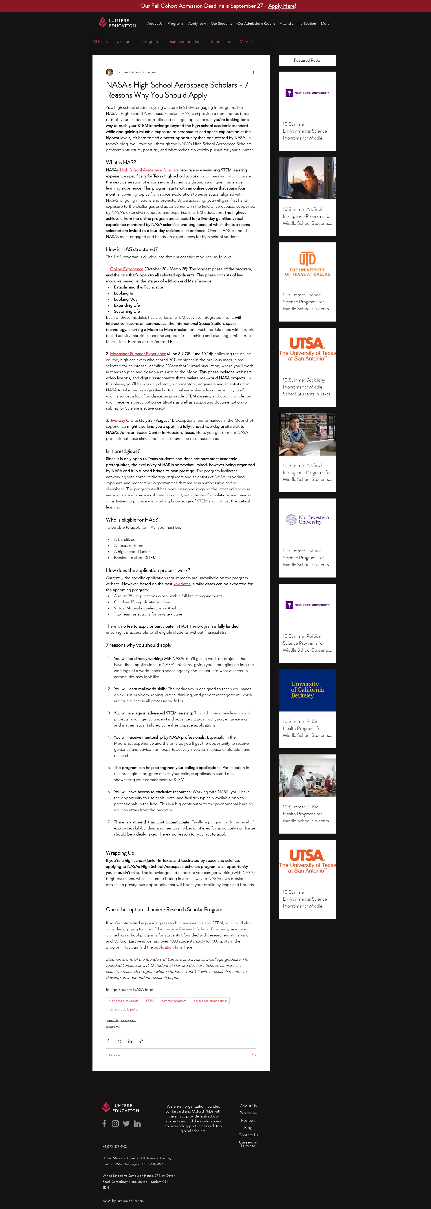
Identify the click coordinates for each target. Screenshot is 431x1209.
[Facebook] (104, 1123)
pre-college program (121, 1020)
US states (125, 41)
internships (221, 41)
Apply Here (281, 6)
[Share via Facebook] (108, 1041)
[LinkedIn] (137, 1123)
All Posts (100, 41)
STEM (150, 1001)
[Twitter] (126, 1123)
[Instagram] (115, 1123)
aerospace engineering (210, 1001)
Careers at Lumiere (248, 1144)
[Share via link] (141, 1041)
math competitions (185, 41)
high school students (123, 1001)
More (244, 41)
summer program (174, 1001)
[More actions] (253, 72)
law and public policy (123, 1009)
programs (151, 41)
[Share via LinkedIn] (130, 1041)
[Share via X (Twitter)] (119, 1041)
